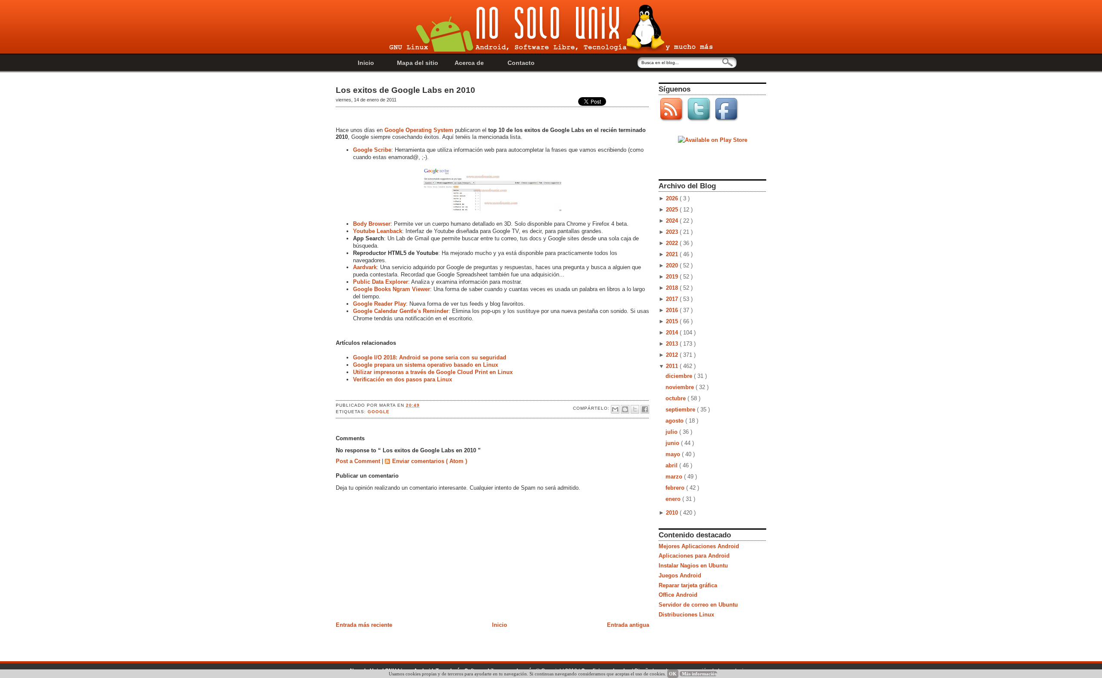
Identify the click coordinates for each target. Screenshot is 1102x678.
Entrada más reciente (364, 625)
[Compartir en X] (635, 409)
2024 (673, 221)
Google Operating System (418, 130)
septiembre (681, 409)
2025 (673, 209)
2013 (673, 344)
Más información (699, 673)
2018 (673, 288)
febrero (676, 488)
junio (673, 443)
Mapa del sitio (417, 62)
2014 (673, 332)
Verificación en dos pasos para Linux (402, 379)
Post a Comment (359, 461)
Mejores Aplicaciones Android (699, 546)
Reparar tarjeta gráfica (688, 585)
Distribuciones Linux (686, 614)
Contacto (521, 62)
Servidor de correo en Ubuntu (698, 604)
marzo (675, 476)
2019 (673, 276)
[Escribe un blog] (625, 409)
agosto (675, 420)
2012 (673, 355)
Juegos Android (680, 575)
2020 (673, 265)
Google (379, 411)
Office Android (678, 595)
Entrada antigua (628, 625)
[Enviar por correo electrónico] (615, 409)
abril (672, 465)
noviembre (681, 387)
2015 (673, 321)
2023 (673, 232)
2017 (673, 299)
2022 (673, 243)
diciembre (680, 376)
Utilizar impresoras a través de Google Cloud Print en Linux (433, 372)
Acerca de (469, 62)
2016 (673, 310)
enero (674, 499)
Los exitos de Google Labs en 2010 (405, 90)
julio (672, 432)
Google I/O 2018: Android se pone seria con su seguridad (429, 357)
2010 (673, 512)
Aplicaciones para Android (694, 555)
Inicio (366, 62)
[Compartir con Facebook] (645, 409)
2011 (673, 366)
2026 (673, 198)
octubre (676, 398)
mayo (674, 454)
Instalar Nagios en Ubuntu (693, 565)
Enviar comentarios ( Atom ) (429, 461)
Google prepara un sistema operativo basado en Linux (425, 365)
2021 (673, 254)
